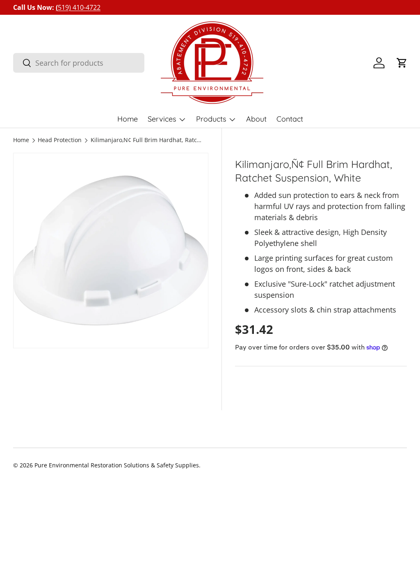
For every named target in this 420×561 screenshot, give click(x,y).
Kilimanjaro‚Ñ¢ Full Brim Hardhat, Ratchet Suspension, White (146, 140)
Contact (289, 119)
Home (127, 119)
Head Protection (60, 140)
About (256, 119)
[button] (402, 63)
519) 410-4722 (78, 7)
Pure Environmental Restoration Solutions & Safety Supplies (116, 465)
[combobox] (78, 63)
